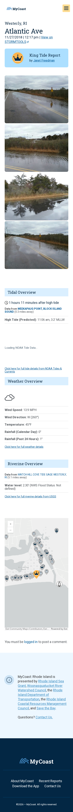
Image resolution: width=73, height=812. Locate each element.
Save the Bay (45, 708)
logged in (31, 642)
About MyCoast (22, 781)
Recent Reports (50, 781)
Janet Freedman (44, 60)
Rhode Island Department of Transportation (40, 694)
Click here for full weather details (24, 446)
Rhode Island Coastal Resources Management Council (42, 703)
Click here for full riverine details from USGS (30, 496)
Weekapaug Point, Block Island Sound (33, 310)
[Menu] (66, 8)
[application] (36, 574)
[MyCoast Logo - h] (16, 9)
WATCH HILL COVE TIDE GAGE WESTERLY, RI (36, 476)
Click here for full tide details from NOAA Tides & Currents (33, 370)
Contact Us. (44, 717)
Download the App (25, 786)
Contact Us (52, 786)
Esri (65, 629)
